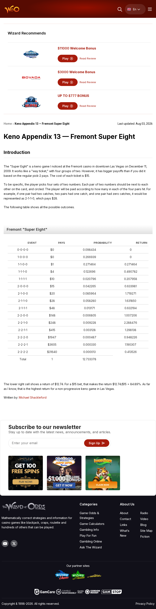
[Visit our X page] (14, 543)
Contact (125, 519)
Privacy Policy (145, 603)
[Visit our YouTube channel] (5, 543)
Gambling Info (89, 530)
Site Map (146, 531)
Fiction (145, 536)
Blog (143, 525)
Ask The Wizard (91, 547)
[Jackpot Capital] (64, 473)
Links (123, 525)
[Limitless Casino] (25, 473)
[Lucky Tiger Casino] (103, 473)
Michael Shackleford (33, 397)
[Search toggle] (120, 9)
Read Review (88, 58)
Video (144, 519)
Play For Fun (88, 535)
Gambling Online (91, 541)
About (124, 513)
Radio (144, 513)
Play (65, 58)
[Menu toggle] (149, 9)
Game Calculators (92, 524)
